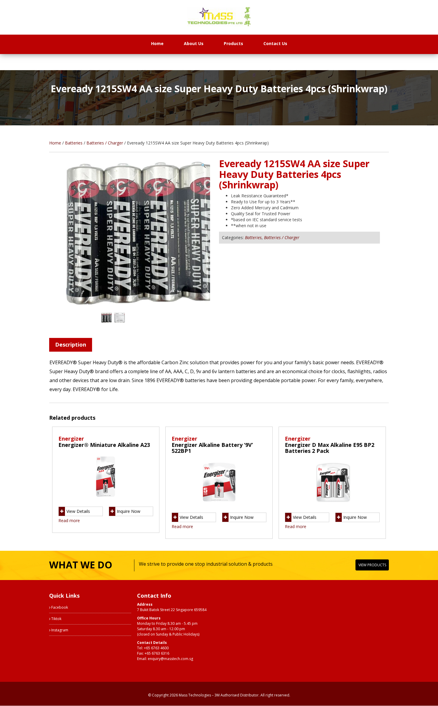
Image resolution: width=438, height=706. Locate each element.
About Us (194, 43)
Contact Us (275, 43)
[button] (203, 165)
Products (233, 43)
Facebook (59, 607)
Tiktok (55, 618)
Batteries (74, 143)
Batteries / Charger (104, 143)
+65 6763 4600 (156, 647)
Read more (69, 520)
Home (157, 43)
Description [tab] (70, 344)
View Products (372, 564)
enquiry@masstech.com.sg (170, 658)
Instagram (59, 630)
